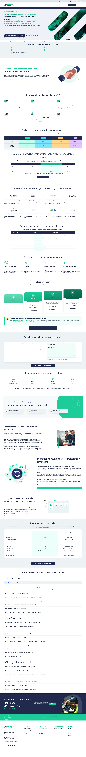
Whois (63, 4)
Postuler (52, 703)
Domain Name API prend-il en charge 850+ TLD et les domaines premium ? (24, 612)
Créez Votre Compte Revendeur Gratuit (15, 35)
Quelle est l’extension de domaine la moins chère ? (18, 633)
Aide (66, 1)
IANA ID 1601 (26, 47)
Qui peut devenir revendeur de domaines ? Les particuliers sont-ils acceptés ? (24, 601)
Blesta (22, 32)
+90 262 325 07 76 (52, 717)
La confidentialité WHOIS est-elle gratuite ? (16, 678)
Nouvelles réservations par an (33, 343)
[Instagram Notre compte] (12, 745)
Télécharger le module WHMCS (59, 238)
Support (25, 733)
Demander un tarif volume (58, 249)
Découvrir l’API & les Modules (32, 35)
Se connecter (75, 1)
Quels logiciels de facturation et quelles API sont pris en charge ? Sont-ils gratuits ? (26, 674)
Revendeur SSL (42, 4)
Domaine (20, 4)
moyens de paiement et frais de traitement (66, 50)
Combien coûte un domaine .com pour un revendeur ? (19, 630)
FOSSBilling (30, 32)
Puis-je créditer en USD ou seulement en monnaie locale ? (19, 652)
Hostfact (34, 32)
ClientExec (70, 735)
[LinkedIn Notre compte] (10, 745)
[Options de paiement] (13, 741)
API (8, 32)
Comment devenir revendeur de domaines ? (16, 593)
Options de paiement (28, 731)
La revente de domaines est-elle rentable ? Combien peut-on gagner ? (23, 622)
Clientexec (25, 32)
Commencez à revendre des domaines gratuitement (43, 328)
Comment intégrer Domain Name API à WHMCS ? (17, 670)
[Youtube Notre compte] (14, 745)
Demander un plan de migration (59, 247)
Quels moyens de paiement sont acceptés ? (16, 649)
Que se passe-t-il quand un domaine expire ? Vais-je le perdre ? (21, 681)
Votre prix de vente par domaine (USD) (35, 349)
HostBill (18, 32)
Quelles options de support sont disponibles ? (16, 685)
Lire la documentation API (58, 241)
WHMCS (11, 32)
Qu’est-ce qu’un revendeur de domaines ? (16, 582)
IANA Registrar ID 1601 (47, 388)
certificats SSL (27, 216)
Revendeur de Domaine (27, 4)
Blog (70, 1)
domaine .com (12, 142)
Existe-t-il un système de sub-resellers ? (15, 608)
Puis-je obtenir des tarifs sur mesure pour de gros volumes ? (20, 645)
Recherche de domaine (43, 728)
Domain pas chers (35, 4)
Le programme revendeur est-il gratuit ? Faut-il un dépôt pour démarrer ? (24, 597)
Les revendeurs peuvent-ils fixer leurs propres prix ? (18, 637)
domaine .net (12, 146)
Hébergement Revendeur (50, 4)
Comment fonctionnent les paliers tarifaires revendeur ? (19, 626)
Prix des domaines (42, 731)
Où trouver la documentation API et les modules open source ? (21, 689)
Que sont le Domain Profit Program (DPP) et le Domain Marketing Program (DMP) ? (26, 641)
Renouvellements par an (14, 349)
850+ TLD (6, 32)
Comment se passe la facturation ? (14, 656)
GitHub (57, 47)
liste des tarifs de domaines (43, 148)
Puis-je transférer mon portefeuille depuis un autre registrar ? (20, 666)
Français (62, 1)
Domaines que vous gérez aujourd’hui (16, 343)
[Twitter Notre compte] (8, 745)
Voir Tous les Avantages (43, 176)
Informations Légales (28, 730)
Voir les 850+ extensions (59, 173)
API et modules (58, 4)
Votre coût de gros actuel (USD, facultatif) (17, 355)
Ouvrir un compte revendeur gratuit (60, 235)
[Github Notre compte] (5, 745)
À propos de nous (27, 728)
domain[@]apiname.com (9, 738)
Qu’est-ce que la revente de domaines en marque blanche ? (20, 604)
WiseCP (15, 32)
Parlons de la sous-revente (58, 244)
